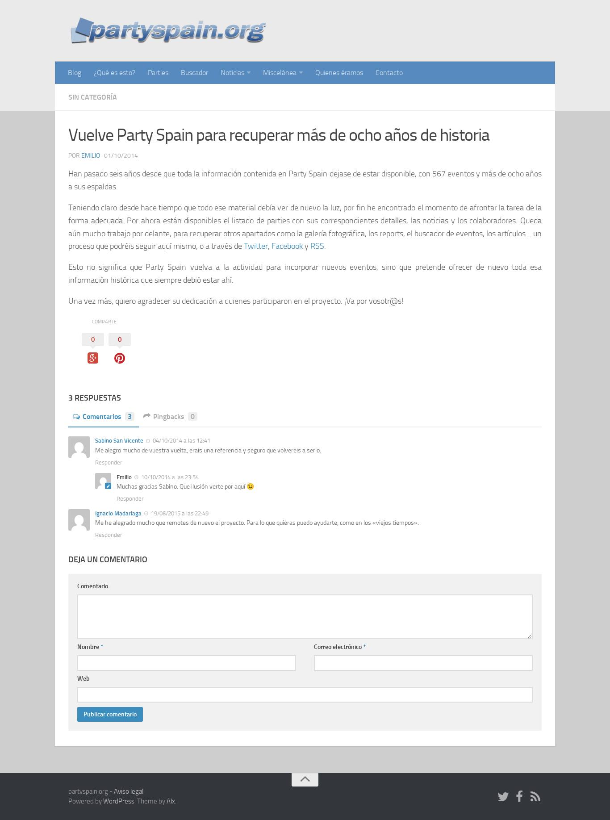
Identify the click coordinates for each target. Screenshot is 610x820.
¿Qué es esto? (114, 72)
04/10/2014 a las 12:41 (180, 440)
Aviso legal (128, 791)
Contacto (389, 72)
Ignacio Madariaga (118, 513)
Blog (74, 72)
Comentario (92, 586)
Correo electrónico (340, 647)
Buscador (194, 72)
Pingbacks (174, 416)
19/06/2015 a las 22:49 (179, 513)
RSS (317, 246)
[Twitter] (503, 797)
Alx (171, 801)
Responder (108, 462)
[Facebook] (519, 797)
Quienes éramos (339, 72)
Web (83, 678)
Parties (158, 72)
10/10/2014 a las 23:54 (169, 477)
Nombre (90, 647)
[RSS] (535, 797)
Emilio (90, 155)
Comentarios (107, 416)
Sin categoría (92, 97)
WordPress (118, 801)
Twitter (256, 246)
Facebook (287, 246)
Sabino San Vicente (119, 440)
